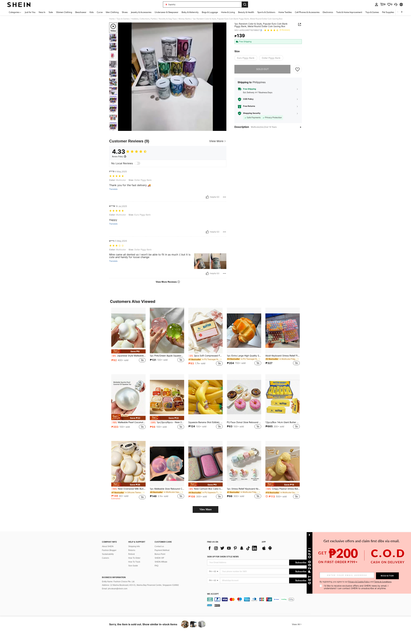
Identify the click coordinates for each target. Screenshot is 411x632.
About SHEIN (108, 546)
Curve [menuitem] (100, 12)
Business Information (114, 577)
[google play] (270, 550)
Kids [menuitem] (92, 12)
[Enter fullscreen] (223, 128)
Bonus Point (160, 554)
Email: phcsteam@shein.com (114, 589)
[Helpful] (207, 197)
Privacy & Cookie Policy (359, 581)
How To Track (134, 562)
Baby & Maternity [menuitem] (190, 12)
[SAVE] (297, 69)
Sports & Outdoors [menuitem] (266, 12)
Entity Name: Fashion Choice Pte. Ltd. (118, 581)
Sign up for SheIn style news (223, 557)
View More (206, 509)
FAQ (156, 566)
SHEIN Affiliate (161, 562)
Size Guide (133, 566)
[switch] (137, 163)
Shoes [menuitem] (125, 12)
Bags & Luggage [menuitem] (210, 12)
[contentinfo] (259, 599)
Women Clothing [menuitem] (64, 12)
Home (111, 19)
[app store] (264, 550)
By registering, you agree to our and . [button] (356, 582)
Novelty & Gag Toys (168, 19)
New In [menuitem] (42, 12)
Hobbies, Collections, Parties (144, 19)
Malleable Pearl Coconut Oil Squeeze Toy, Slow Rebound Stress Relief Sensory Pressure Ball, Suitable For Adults (129, 422)
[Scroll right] (402, 12)
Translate (113, 189)
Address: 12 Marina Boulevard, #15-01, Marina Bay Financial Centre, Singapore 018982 (140, 585)
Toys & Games (122, 19)
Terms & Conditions (382, 581)
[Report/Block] (224, 197)
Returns (131, 550)
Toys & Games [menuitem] (372, 12)
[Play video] (172, 77)
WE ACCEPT (213, 594)
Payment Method (162, 550)
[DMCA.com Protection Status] (217, 605)
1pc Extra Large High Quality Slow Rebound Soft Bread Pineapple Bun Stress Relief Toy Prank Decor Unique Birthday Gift (244, 355)
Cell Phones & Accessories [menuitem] (307, 12)
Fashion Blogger (109, 550)
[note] (128, 351)
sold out (262, 69)
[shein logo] (19, 4)
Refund (131, 554)
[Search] (245, 4)
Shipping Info (134, 546)
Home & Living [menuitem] (228, 12)
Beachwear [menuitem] (80, 12)
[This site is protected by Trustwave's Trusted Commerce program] (209, 605)
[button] (396, 4)
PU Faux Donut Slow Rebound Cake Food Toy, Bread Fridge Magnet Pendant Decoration (244, 422)
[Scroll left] (398, 12)
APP (264, 542)
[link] (382, 4)
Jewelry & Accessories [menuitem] (141, 12)
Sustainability (108, 554)
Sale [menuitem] (51, 12)
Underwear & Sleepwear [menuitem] (166, 12)
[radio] (245, 58)
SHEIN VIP (159, 558)
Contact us (159, 546)
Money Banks (185, 19)
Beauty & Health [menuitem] (246, 12)
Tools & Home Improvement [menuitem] (349, 12)
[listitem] (128, 338)
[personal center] (376, 4)
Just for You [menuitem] (30, 12)
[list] (232, 548)
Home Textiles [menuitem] (285, 12)
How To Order (134, 558)
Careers (105, 558)
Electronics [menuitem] (328, 12)
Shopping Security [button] (251, 113)
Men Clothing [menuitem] (112, 12)
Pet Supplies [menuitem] (388, 12)
